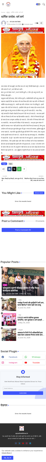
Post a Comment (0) (23, 230)
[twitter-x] (19, 443)
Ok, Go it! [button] (7, 458)
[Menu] (3, 4)
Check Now (6, 453)
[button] (38, 4)
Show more (39, 193)
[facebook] (16, 443)
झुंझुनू (8, 12)
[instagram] (26, 443)
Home (3, 12)
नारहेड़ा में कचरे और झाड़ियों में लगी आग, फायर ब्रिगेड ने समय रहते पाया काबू (31, 304)
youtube (36, 362)
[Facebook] (9, 169)
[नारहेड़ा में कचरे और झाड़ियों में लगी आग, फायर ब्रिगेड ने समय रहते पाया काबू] (9, 304)
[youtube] (23, 443)
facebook (13, 357)
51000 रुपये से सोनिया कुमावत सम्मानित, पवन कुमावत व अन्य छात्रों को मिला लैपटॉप (31, 319)
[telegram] (30, 443)
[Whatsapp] (19, 169)
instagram (13, 362)
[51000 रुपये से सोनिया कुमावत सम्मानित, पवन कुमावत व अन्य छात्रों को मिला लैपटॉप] (9, 319)
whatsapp (36, 357)
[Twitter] (14, 169)
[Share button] (24, 169)
